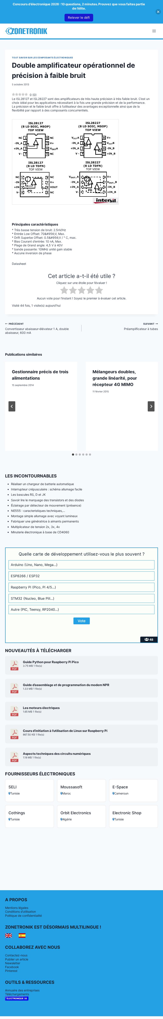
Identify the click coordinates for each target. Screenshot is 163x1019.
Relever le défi (79, 17)
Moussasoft (71, 787)
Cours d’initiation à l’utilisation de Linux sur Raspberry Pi (65, 731)
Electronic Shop (126, 813)
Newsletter (12, 963)
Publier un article (16, 959)
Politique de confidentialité (23, 915)
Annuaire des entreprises (22, 990)
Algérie (67, 819)
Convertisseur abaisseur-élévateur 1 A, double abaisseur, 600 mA (37, 328)
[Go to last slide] (11, 406)
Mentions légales (16, 908)
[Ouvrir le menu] (154, 31)
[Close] (158, 11)
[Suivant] (151, 406)
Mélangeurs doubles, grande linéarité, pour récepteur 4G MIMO (115, 378)
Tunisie (15, 793)
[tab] (73, 454)
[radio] (64, 290)
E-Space (120, 787)
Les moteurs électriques (41, 708)
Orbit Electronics (75, 813)
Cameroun (121, 793)
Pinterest (11, 971)
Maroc (66, 793)
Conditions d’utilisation (20, 911)
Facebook (12, 967)
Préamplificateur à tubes (141, 326)
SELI (12, 787)
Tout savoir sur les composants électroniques (42, 57)
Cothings (16, 813)
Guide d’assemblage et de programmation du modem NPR (66, 685)
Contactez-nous (16, 955)
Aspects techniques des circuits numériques (57, 754)
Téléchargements (17, 994)
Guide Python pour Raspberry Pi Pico (51, 662)
